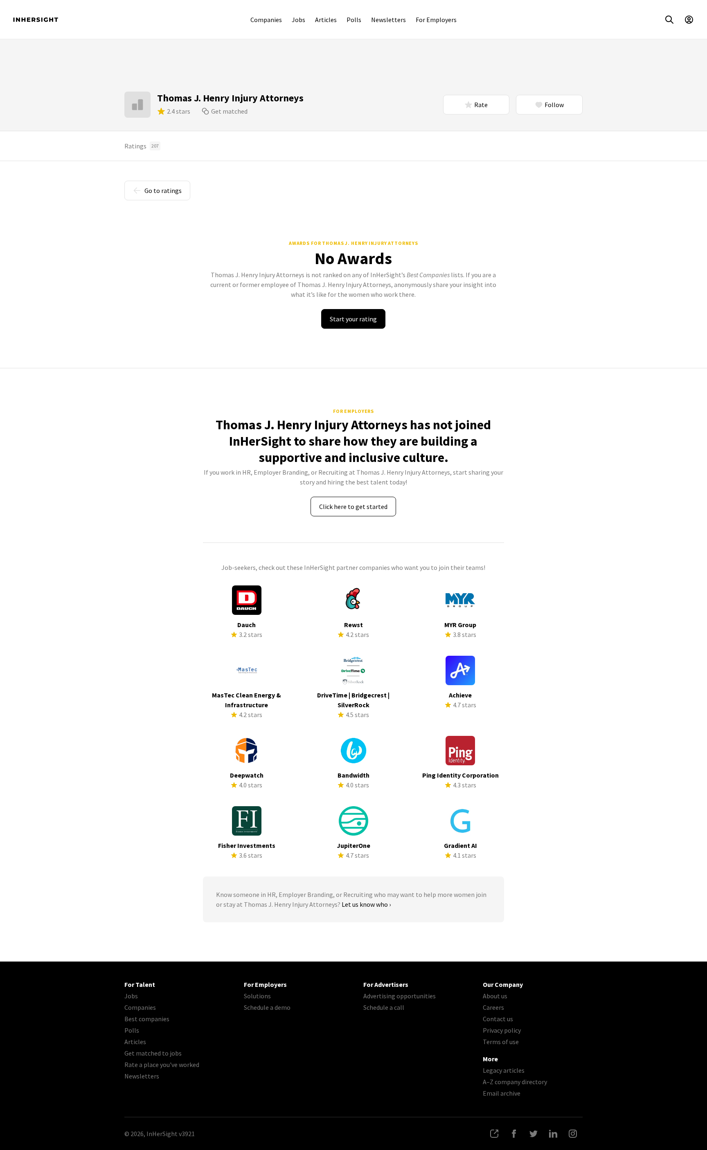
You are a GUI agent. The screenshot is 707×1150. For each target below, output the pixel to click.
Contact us (498, 1019)
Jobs (298, 20)
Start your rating (353, 319)
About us (495, 996)
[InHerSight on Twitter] (533, 1133)
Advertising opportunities (399, 996)
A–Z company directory (515, 1082)
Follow (554, 105)
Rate (481, 105)
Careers (493, 1007)
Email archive (501, 1093)
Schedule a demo (267, 1007)
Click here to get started (353, 506)
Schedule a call (383, 1007)
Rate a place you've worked (161, 1064)
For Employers (436, 20)
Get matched (229, 111)
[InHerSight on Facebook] (514, 1133)
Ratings (141, 146)
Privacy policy (502, 1030)
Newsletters (388, 20)
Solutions (257, 996)
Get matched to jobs (153, 1053)
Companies (266, 20)
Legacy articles (504, 1070)
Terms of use (501, 1042)
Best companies (146, 1019)
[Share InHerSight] (494, 1133)
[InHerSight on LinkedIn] (553, 1133)
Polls (354, 20)
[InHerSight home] (35, 19)
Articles (326, 20)
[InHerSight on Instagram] (573, 1133)
